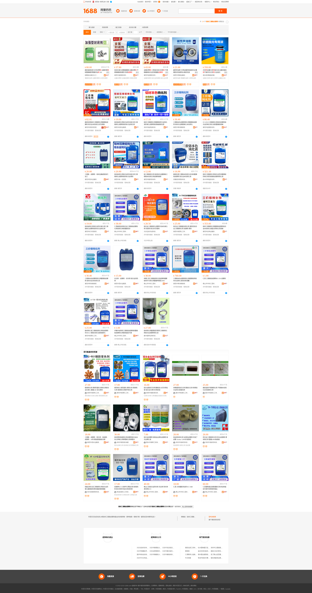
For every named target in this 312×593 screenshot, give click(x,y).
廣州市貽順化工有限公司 (182, 393)
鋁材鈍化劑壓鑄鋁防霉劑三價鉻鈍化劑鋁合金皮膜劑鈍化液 (155, 332)
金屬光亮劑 (206, 78)
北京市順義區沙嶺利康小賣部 (159, 554)
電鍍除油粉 (184, 78)
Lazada (227, 589)
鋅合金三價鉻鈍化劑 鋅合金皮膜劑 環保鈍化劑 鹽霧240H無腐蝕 (215, 438)
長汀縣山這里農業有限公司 (219, 554)
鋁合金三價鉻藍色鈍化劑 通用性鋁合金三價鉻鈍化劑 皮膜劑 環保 (185, 228)
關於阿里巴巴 (177, 586)
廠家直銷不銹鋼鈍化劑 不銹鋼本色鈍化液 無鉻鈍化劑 (215, 389)
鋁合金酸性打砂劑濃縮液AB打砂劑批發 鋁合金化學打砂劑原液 (156, 389)
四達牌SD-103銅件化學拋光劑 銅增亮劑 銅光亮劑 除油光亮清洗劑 (126, 488)
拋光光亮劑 (214, 78)
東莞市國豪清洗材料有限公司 (153, 393)
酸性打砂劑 (162, 396)
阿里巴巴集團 (85, 589)
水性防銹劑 (103, 78)
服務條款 (161, 586)
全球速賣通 (118, 589)
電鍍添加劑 (88, 78)
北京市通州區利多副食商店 (171, 551)
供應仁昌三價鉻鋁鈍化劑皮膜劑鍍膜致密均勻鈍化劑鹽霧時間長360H (155, 280)
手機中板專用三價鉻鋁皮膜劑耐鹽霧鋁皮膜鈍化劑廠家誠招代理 (126, 332)
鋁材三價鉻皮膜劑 (193, 517)
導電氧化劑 (134, 445)
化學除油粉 (192, 78)
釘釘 (209, 589)
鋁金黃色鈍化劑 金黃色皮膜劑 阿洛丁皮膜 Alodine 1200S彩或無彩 (185, 438)
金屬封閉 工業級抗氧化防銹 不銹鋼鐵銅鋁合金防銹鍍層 (156, 71)
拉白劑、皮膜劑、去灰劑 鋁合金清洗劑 (126, 280)
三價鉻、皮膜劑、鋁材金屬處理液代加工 (96, 175)
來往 (204, 589)
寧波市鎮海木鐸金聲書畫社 (206, 558)
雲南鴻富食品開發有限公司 (219, 558)
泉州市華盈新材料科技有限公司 (209, 179)
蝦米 (164, 589)
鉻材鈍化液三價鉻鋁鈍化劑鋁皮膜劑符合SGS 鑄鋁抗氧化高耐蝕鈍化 (96, 332)
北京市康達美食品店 (169, 554)
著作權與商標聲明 (144, 586)
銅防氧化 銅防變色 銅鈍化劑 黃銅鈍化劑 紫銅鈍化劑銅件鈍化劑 (125, 389)
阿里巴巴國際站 (97, 589)
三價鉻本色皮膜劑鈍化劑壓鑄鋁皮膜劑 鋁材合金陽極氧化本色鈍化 (185, 123)
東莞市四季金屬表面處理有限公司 (121, 127)
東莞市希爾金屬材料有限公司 (180, 75)
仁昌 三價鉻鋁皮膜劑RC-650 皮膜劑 (214, 278)
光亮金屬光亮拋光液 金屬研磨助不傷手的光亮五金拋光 (215, 71)
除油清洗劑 (118, 495)
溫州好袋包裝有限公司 (205, 551)
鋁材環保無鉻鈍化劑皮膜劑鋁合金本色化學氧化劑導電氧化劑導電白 (126, 438)
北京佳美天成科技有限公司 (150, 231)
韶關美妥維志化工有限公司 (91, 75)
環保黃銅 (88, 396)
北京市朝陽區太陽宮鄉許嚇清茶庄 (160, 548)
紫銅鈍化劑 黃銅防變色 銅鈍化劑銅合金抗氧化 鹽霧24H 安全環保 (97, 389)
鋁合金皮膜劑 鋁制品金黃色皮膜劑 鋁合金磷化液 (156, 438)
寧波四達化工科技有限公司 (123, 492)
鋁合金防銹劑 (155, 78)
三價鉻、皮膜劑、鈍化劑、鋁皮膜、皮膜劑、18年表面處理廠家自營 (96, 438)
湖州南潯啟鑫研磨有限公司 (209, 75)
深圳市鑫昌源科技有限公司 (150, 127)
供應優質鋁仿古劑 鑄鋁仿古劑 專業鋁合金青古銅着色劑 (185, 389)
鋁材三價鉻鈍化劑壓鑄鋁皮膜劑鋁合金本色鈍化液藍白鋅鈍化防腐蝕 (214, 228)
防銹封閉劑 (133, 78)
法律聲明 (154, 586)
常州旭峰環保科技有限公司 (94, 492)
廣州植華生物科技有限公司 (150, 336)
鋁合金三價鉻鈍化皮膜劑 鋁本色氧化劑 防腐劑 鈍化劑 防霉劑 (156, 228)
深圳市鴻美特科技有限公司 (182, 442)
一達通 (221, 589)
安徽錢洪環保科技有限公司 (180, 179)
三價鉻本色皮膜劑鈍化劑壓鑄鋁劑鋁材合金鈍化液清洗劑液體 (185, 280)
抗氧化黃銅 (94, 396)
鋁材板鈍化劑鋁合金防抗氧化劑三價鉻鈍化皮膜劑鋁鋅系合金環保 (126, 175)
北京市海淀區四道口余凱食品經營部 (174, 548)
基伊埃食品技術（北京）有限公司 (148, 554)
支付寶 (200, 589)
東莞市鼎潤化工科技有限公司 (180, 231)
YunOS (178, 589)
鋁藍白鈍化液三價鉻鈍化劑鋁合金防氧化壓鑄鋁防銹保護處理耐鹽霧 (96, 488)
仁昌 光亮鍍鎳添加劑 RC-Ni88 (183, 487)
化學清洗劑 (125, 495)
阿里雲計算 (171, 589)
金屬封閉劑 (118, 78)
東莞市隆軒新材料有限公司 (150, 179)
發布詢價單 (212, 517)
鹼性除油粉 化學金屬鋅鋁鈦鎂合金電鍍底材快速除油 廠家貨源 (185, 71)
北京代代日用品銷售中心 (145, 558)
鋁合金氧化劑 (118, 445)
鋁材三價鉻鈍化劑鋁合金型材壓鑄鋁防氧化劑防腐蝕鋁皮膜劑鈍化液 (214, 175)
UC (195, 589)
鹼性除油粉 (177, 78)
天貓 (131, 589)
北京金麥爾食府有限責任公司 (159, 551)
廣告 (107, 72)
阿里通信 (185, 589)
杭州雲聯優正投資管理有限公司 (208, 548)
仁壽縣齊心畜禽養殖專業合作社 (195, 554)
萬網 (191, 589)
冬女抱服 (188, 558)
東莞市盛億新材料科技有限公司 (121, 75)
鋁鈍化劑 (182, 445)
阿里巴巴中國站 (108, 589)
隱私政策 (169, 586)
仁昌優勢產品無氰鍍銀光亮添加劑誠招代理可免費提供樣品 (214, 488)
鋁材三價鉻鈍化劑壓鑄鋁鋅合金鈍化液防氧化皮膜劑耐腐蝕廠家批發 (155, 123)
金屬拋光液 (221, 78)
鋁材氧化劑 (127, 445)
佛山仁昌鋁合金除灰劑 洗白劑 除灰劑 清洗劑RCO (156, 488)
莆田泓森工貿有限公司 (192, 548)
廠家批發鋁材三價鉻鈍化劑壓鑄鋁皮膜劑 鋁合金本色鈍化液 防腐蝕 (96, 123)
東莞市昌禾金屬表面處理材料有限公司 (91, 179)
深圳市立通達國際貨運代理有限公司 (222, 548)
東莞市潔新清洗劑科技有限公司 (91, 127)
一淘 (141, 589)
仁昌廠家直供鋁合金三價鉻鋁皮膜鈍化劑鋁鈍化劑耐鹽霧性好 (126, 228)
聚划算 (136, 589)
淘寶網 (126, 589)
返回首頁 (178, 506)
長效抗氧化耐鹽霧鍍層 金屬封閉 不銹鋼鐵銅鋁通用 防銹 (126, 71)
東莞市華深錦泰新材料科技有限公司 (180, 127)
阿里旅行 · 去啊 (149, 589)
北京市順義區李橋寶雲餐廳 (145, 551)
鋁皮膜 (188, 445)
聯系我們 (186, 586)
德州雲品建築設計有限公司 (206, 554)
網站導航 (193, 586)
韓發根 (187, 551)
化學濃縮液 (155, 396)
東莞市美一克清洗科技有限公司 (121, 179)
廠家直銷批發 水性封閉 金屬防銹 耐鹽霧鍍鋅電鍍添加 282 (97, 71)
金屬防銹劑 (96, 78)
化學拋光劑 (133, 495)
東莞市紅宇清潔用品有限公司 (91, 231)
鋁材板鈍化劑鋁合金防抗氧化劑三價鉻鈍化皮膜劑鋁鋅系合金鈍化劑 (126, 123)
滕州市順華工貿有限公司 (153, 442)
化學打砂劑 (147, 396)
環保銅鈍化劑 (103, 396)
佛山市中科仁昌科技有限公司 (121, 231)
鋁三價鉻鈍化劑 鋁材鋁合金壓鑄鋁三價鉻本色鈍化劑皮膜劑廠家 (156, 175)
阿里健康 (215, 589)
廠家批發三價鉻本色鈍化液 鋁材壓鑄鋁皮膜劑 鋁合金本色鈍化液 (185, 175)
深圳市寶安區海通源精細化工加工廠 (123, 442)
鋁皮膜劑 (176, 445)
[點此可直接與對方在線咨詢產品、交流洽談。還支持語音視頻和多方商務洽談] (108, 137)
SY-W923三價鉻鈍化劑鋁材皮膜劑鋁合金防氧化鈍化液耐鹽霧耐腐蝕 (214, 123)
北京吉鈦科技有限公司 (144, 548)
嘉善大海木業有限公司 (218, 551)
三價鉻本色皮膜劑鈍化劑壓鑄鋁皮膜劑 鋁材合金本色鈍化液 (96, 280)
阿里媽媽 (158, 589)
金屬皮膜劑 (125, 78)
